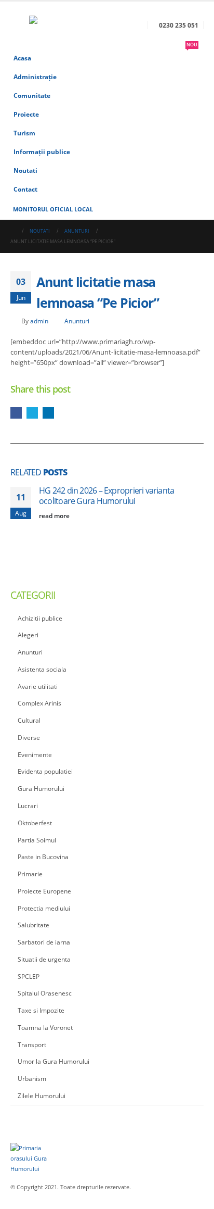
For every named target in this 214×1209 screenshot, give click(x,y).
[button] (19, 25)
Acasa (22, 58)
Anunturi (76, 321)
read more (55, 515)
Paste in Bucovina (43, 856)
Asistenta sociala (42, 669)
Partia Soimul (37, 840)
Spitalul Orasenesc (45, 993)
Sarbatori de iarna (44, 942)
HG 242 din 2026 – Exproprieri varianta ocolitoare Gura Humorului (106, 496)
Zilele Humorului (41, 1095)
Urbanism (32, 1078)
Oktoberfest (35, 822)
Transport (32, 1044)
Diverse (29, 737)
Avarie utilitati (38, 686)
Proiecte (26, 114)
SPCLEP (28, 976)
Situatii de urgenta (44, 959)
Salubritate (33, 925)
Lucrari (28, 805)
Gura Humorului (41, 788)
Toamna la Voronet (45, 1027)
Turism (24, 133)
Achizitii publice (40, 618)
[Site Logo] (57, 25)
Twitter (32, 413)
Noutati (25, 170)
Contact (25, 189)
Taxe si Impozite (41, 1010)
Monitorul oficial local (53, 209)
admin (39, 321)
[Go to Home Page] (12, 231)
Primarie (30, 874)
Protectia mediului (44, 908)
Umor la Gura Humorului (53, 1061)
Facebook (16, 413)
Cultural (29, 720)
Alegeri (28, 635)
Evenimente (35, 754)
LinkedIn (48, 413)
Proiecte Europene (44, 891)
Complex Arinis (39, 703)
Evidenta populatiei (45, 771)
